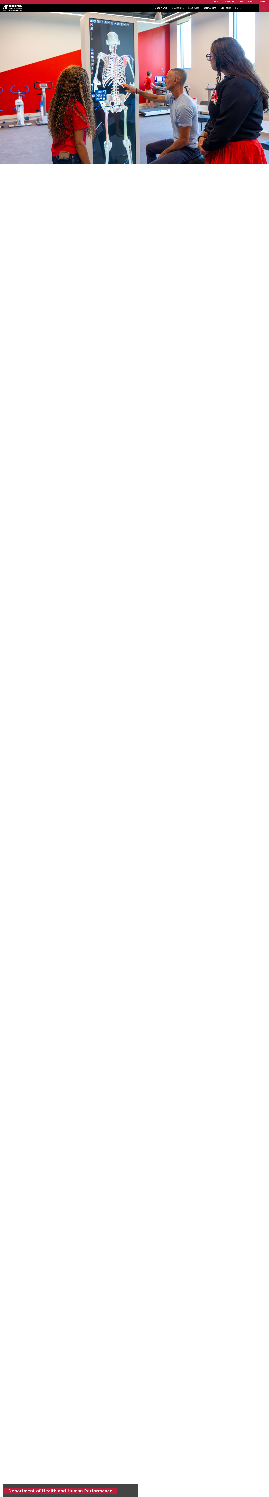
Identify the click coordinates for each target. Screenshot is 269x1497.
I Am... (238, 8)
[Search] (263, 8)
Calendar (260, 2)
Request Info (228, 2)
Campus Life (210, 8)
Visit (241, 2)
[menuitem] (160, 8)
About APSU (161, 8)
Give (250, 2)
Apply (215, 2)
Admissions (178, 8)
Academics (193, 8)
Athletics (226, 8)
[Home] (12, 8)
